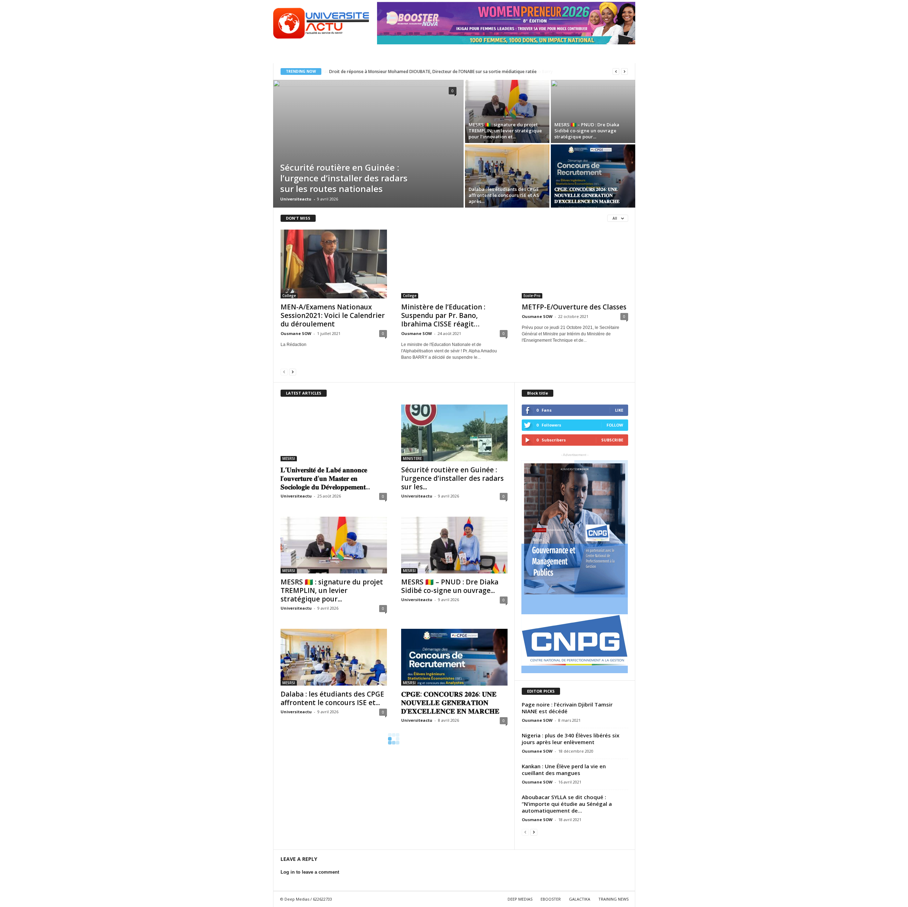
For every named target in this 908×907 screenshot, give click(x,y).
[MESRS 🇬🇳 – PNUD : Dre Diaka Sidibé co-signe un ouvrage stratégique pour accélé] (593, 111)
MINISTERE (412, 458)
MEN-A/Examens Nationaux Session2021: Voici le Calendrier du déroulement (333, 315)
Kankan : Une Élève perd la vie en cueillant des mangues (564, 769)
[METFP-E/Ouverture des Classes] (575, 264)
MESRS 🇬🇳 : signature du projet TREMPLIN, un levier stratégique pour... (332, 590)
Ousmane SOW (296, 333)
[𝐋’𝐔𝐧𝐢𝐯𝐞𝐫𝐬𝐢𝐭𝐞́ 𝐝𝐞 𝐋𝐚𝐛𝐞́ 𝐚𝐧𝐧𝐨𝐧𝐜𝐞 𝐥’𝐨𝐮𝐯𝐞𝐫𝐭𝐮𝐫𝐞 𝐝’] (334, 433)
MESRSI (288, 458)
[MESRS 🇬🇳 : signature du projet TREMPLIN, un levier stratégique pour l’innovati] (507, 111)
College (289, 295)
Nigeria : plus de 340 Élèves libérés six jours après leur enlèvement (570, 739)
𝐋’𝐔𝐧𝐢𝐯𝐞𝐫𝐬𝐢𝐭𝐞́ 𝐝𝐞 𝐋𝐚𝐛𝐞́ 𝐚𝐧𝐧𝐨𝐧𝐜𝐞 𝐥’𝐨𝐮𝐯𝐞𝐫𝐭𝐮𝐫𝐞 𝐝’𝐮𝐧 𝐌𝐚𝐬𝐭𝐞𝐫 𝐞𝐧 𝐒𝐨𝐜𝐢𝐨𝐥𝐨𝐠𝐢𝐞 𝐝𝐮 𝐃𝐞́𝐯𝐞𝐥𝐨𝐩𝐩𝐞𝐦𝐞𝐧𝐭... (325, 478)
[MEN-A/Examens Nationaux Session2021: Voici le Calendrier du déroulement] (334, 264)
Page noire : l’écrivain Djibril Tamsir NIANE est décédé (567, 708)
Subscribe (612, 439)
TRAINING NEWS (613, 899)
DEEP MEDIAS (520, 899)
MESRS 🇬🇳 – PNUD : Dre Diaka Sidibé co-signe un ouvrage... (449, 586)
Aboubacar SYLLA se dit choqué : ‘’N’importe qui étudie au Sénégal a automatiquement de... (567, 803)
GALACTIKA (579, 899)
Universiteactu (295, 199)
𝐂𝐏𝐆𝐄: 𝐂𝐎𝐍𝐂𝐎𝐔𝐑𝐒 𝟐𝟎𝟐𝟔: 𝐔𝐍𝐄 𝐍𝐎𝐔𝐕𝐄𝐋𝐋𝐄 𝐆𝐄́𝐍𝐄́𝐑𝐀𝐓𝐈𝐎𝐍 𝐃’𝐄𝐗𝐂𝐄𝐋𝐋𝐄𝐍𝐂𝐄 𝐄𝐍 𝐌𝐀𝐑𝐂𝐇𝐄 (450, 702)
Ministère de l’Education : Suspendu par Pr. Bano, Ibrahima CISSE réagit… (443, 315)
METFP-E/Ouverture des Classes (574, 307)
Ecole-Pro (532, 295)
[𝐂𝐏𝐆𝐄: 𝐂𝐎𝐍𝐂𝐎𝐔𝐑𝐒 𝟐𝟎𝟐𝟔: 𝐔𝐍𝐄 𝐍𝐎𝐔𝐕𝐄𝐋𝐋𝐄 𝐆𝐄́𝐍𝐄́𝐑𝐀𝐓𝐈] (593, 176)
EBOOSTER (551, 899)
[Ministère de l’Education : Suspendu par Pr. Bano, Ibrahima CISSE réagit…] (454, 264)
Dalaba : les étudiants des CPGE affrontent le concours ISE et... (332, 698)
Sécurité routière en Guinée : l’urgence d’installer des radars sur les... (452, 478)
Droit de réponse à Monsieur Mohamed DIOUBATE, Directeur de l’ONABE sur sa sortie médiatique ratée (432, 71)
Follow (615, 425)
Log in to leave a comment (310, 872)
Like (619, 410)
